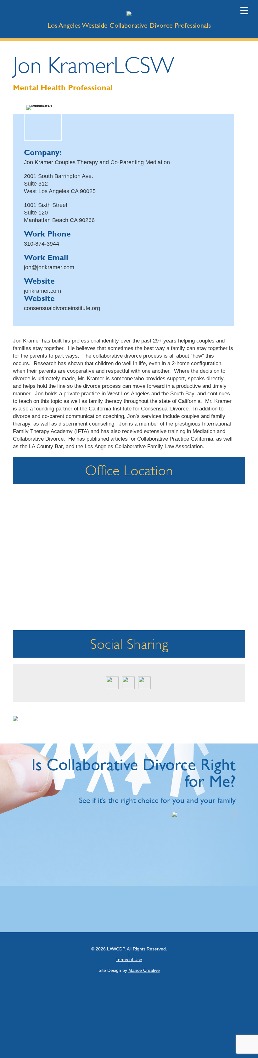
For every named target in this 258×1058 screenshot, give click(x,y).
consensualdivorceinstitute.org (62, 308)
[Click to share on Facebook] (128, 683)
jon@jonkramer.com (49, 267)
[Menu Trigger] (244, 10)
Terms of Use (129, 959)
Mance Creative (144, 970)
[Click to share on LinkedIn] (144, 683)
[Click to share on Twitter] (112, 683)
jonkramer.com (42, 291)
